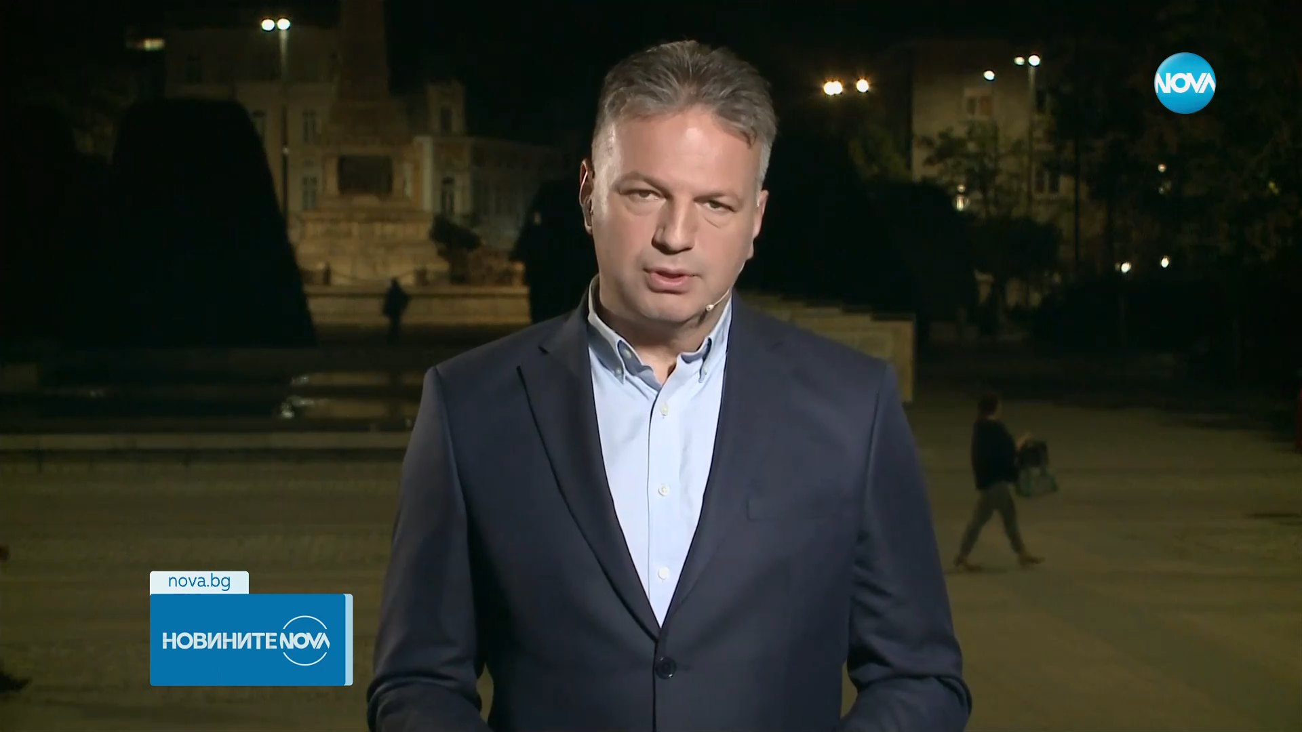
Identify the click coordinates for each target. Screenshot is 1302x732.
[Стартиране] (22, 714)
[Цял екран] (1248, 714)
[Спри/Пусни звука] (51, 714)
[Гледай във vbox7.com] (1277, 714)
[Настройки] (1275, 23)
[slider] (260, 696)
